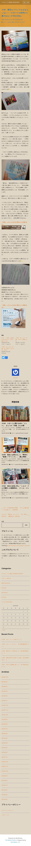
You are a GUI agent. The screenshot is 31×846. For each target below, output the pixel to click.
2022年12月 (5, 761)
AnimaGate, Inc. (15, 842)
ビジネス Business (7, 602)
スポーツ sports (7, 22)
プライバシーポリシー (8, 810)
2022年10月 (5, 771)
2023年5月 (5, 738)
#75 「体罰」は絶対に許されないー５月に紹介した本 (8, 339)
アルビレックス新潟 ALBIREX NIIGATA (12, 573)
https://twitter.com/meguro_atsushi (18, 545)
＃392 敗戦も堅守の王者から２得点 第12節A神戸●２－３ (15, 659)
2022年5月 (5, 794)
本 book (22, 22)
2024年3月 (5, 691)
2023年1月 (5, 757)
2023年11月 (5, 710)
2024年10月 (5, 677)
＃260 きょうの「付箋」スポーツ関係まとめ (21, 339)
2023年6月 (5, 733)
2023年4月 (5, 743)
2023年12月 (5, 705)
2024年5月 (5, 682)
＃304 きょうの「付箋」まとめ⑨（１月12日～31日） (8, 348)
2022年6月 (5, 790)
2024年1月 (5, 700)
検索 (3, 521)
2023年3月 (5, 747)
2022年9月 (5, 776)
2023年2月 (5, 752)
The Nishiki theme (10, 840)
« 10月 (3, 630)
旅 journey (5, 592)
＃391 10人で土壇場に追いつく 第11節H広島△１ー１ (15, 665)
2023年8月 (5, 724)
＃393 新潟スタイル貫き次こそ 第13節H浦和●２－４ (15, 652)
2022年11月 (5, 766)
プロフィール (5, 815)
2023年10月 (5, 715)
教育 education (16, 22)
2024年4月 (5, 686)
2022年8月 (5, 780)
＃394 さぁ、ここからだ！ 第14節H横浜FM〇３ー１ (15, 645)
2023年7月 (5, 729)
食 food (4, 597)
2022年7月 (5, 785)
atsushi (15, 378)
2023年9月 (5, 719)
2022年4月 (5, 799)
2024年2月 (5, 696)
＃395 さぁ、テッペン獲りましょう (12, 639)
